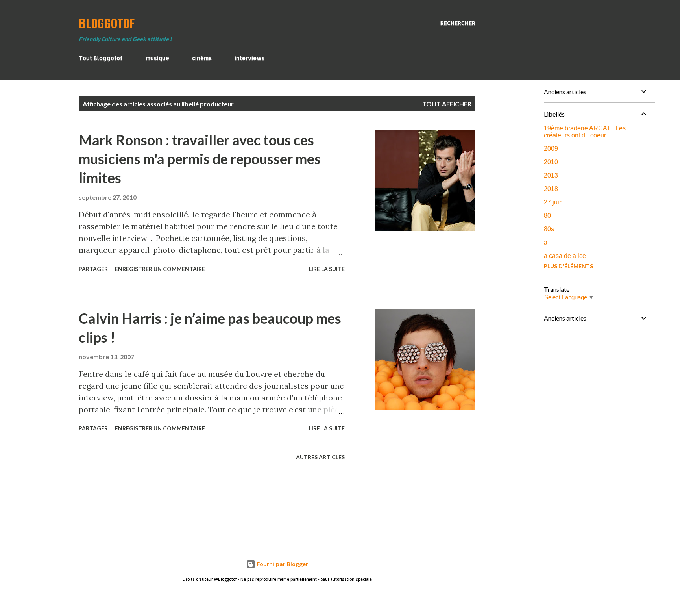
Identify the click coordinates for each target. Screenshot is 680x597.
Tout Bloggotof (101, 58)
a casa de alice (565, 255)
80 (547, 215)
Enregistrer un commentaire (160, 268)
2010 (551, 162)
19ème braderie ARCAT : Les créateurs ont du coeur (585, 132)
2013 (551, 175)
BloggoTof (107, 23)
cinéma (202, 58)
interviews (250, 58)
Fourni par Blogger (281, 564)
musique (157, 58)
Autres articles (320, 457)
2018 (551, 188)
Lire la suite (327, 268)
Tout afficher (446, 104)
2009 (551, 148)
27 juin (553, 202)
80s (549, 229)
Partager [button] (93, 268)
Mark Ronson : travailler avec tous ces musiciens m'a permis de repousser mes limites (200, 158)
